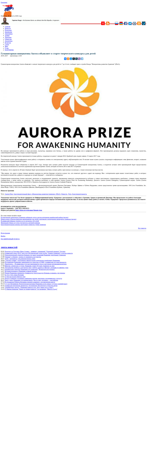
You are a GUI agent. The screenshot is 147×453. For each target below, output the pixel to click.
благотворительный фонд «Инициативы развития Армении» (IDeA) (37, 194)
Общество (8, 39)
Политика (8, 30)
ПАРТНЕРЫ (9, 50)
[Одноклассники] (68, 59)
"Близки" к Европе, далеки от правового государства (23, 257)
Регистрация (5, 233)
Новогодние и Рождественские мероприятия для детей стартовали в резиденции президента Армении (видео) (38, 219)
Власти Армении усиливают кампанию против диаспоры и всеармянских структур (33, 278)
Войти (3, 236)
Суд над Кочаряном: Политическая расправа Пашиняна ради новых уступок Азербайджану (36, 284)
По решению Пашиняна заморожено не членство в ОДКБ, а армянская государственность (35, 262)
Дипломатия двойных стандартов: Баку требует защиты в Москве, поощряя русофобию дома (36, 268)
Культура (8, 43)
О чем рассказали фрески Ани (15, 276)
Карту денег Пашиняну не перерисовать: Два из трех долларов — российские (31, 280)
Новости (8, 28)
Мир (6, 46)
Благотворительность (79, 194)
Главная (7, 26)
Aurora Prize (9, 194)
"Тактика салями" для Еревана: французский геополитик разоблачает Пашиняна (32, 260)
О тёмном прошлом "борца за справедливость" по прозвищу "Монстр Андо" (31, 289)
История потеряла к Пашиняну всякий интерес (21, 271)
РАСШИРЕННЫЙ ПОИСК (10, 239)
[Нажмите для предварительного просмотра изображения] (73, 147)
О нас (7, 48)
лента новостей (9, 247)
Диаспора (8, 37)
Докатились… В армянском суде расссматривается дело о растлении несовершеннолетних (36, 264)
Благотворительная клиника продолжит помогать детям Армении (23, 224)
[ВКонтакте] (65, 59)
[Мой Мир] (71, 59)
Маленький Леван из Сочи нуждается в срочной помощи (20, 223)
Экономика (8, 34)
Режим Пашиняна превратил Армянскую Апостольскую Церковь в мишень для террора (35, 273)
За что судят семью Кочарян (14, 275)
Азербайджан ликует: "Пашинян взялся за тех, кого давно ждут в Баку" (29, 287)
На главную (142, 228)
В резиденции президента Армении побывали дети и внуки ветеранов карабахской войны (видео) (34, 217)
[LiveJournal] (76, 59)
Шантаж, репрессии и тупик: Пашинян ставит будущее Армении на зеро (29, 266)
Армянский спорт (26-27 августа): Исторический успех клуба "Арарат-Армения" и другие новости (39, 253)
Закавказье (8, 32)
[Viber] (79, 59)
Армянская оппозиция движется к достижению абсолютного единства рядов (31, 285)
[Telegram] (82, 59)
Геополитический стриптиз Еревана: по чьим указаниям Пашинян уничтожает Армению (35, 255)
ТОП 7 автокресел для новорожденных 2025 (20, 259)
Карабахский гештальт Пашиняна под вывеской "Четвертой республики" (30, 269)
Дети (69, 194)
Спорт (7, 44)
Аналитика (8, 41)
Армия (7, 35)
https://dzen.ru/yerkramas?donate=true (28, 210)
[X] (73, 59)
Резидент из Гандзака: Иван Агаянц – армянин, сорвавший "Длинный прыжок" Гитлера (35, 251)
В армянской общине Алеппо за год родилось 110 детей (20, 221)
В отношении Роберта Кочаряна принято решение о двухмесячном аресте (30, 282)
